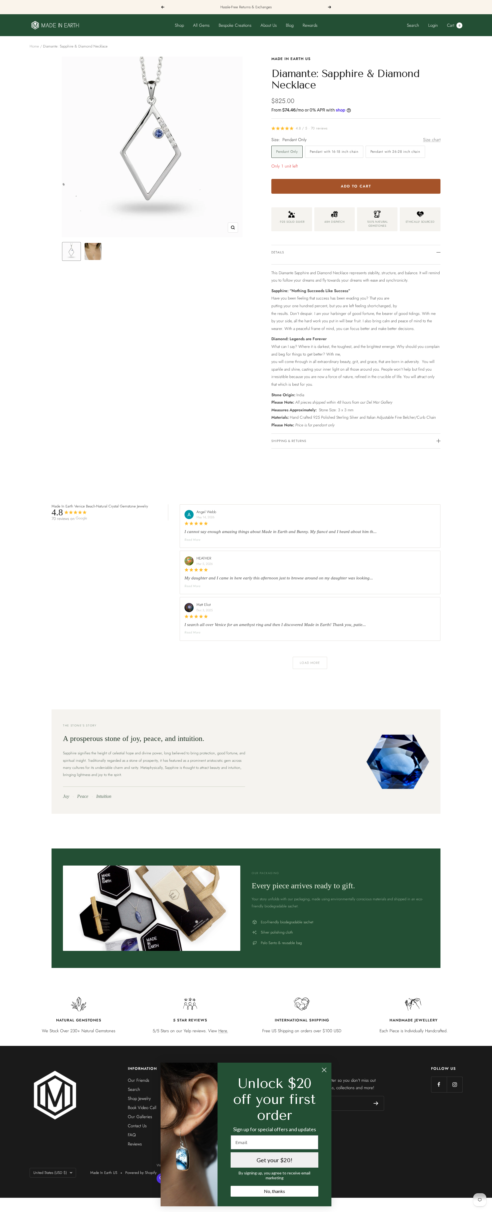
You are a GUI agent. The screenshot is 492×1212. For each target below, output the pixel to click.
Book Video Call (142, 1107)
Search (413, 25)
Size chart (431, 140)
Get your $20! (274, 1160)
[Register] (376, 1103)
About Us (269, 25)
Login (433, 25)
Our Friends (138, 1080)
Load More (310, 662)
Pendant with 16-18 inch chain (334, 151)
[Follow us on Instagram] (454, 1084)
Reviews (135, 1144)
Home (34, 46)
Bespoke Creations (235, 25)
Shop (179, 25)
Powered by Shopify (141, 1172)
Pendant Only (287, 151)
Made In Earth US (291, 58)
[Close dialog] (324, 1070)
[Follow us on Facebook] (439, 1084)
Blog (290, 25)
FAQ (132, 1135)
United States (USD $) (50, 1172)
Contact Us (137, 1126)
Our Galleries (140, 1117)
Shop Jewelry (139, 1098)
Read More (192, 539)
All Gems (201, 25)
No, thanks (274, 1191)
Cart (453, 25)
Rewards (310, 25)
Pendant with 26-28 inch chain (395, 151)
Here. (223, 1031)
